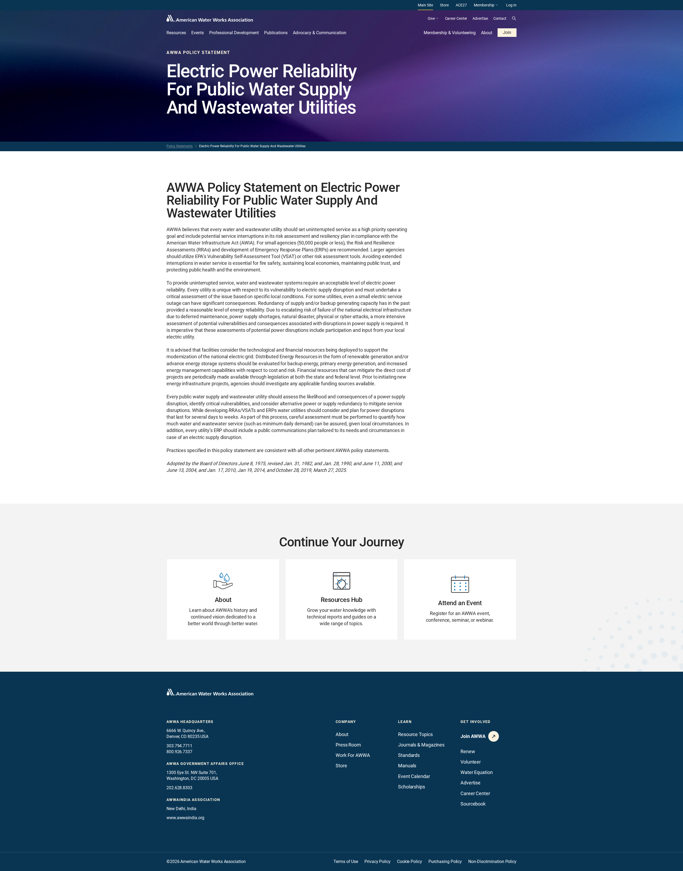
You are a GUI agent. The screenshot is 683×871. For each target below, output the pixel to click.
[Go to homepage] (209, 692)
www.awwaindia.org (185, 817)
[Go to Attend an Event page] (460, 599)
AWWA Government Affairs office (205, 763)
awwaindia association (193, 800)
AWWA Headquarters (190, 722)
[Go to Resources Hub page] (341, 599)
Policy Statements (179, 146)
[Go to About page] (223, 599)
